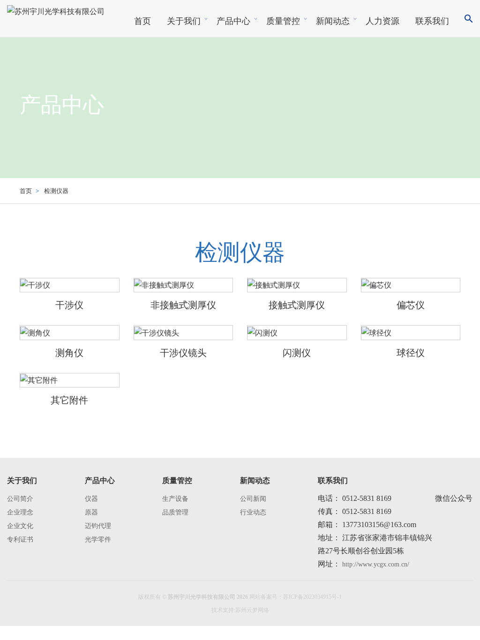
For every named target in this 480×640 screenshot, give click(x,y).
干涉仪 (69, 305)
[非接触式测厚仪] (164, 285)
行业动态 (253, 512)
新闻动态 (333, 21)
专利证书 (20, 539)
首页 (142, 21)
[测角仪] (35, 332)
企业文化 (20, 525)
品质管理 (175, 512)
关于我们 (184, 21)
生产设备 (175, 498)
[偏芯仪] (376, 285)
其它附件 (69, 400)
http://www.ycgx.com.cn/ (374, 564)
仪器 (91, 498)
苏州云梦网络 (252, 610)
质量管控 (283, 21)
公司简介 (20, 498)
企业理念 (20, 512)
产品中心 (233, 21)
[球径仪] (376, 332)
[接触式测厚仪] (274, 285)
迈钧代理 (98, 525)
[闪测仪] (263, 332)
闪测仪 (297, 353)
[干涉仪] (35, 285)
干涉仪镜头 (183, 353)
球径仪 (411, 353)
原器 (91, 512)
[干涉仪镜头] (156, 332)
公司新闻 (253, 498)
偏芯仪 (411, 305)
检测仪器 (56, 190)
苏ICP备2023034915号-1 (312, 597)
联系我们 (432, 21)
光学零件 (98, 539)
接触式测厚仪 (297, 305)
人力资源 (382, 21)
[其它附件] (39, 380)
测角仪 (69, 353)
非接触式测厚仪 (183, 305)
